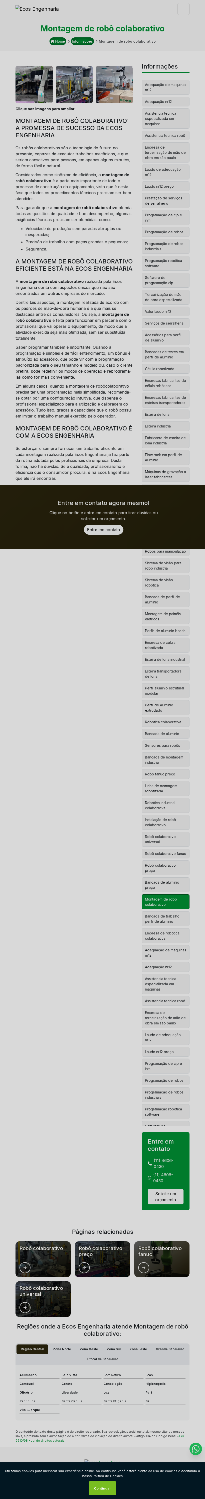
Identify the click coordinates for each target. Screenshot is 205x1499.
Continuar (102, 1488)
